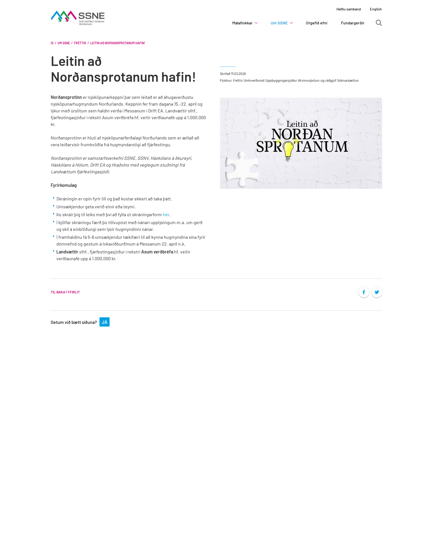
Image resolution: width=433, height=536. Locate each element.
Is (52, 43)
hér (166, 214)
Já (104, 322)
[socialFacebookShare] (363, 292)
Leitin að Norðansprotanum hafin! (117, 43)
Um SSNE (64, 43)
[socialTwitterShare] (376, 292)
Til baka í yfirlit (65, 292)
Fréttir (80, 43)
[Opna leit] (379, 23)
